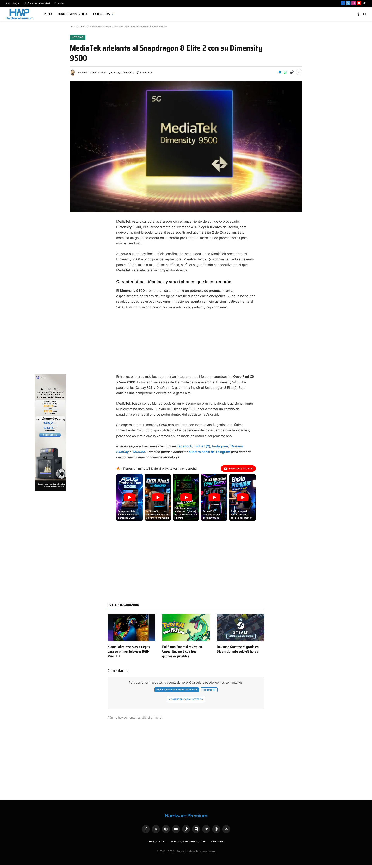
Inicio (48, 13)
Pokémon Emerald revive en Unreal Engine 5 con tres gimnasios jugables (182, 651)
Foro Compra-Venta (72, 13)
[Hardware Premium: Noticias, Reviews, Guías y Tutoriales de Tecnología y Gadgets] (20, 14)
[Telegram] (76, 250)
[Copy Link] (291, 72)
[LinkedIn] (76, 259)
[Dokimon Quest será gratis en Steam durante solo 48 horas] (240, 627)
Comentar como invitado (186, 699)
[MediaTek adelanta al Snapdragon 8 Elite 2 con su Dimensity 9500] (186, 146)
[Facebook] (76, 232)
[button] (129, 497)
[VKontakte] (76, 297)
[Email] (76, 269)
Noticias (85, 26)
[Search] (364, 14)
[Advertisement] (186, 342)
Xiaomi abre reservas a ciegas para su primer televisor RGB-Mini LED (129, 651)
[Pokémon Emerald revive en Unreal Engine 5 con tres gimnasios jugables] (186, 627)
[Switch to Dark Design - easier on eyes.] (358, 14)
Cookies (60, 3)
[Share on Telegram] (279, 72)
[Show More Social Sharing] (299, 72)
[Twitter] (76, 241)
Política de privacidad (37, 3)
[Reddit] (76, 287)
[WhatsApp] (76, 278)
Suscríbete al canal (241, 468)
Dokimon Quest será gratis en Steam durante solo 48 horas (238, 649)
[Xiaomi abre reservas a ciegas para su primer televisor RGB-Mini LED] (131, 627)
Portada (74, 26)
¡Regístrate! (209, 689)
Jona (84, 72)
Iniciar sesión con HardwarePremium (176, 689)
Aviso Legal (12, 3)
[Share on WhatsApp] (285, 72)
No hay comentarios (123, 72)
